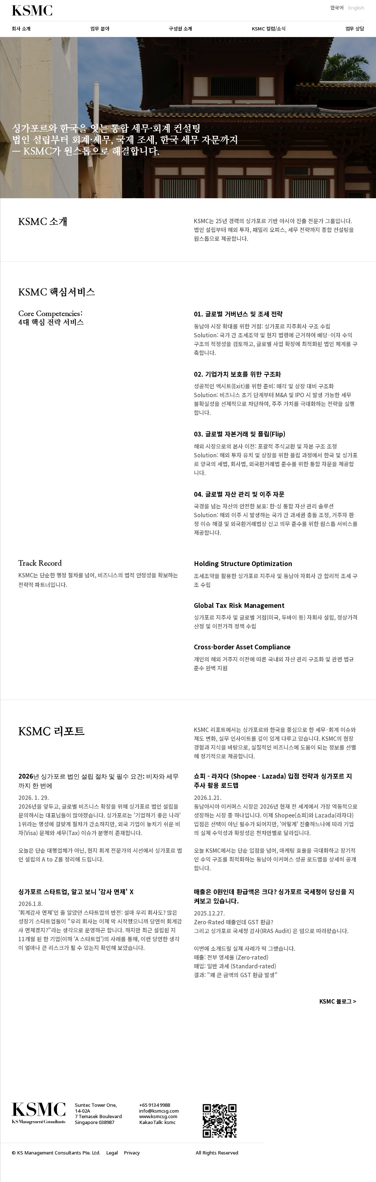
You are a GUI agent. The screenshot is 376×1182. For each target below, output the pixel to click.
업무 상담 (355, 29)
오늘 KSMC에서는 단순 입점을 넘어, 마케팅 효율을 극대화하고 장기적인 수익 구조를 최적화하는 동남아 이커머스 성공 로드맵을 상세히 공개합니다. (275, 859)
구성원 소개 (180, 29)
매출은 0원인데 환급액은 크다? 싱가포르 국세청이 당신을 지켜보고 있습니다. (274, 896)
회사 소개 (21, 29)
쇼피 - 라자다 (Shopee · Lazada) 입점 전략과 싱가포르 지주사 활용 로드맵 (273, 780)
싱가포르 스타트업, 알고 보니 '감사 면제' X (76, 891)
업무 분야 (99, 29)
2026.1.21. (207, 797)
